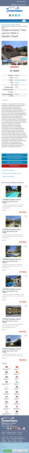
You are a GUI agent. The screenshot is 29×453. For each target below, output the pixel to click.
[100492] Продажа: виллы (11, 259)
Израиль (16, 384)
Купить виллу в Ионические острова (11, 173)
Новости (20, 432)
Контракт (10, 75)
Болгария (5, 394)
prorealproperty (22, 1)
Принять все (8, 450)
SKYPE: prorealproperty (15, 158)
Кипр (5, 389)
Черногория (5, 369)
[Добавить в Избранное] (26, 186)
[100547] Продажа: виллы (11, 349)
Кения (16, 413)
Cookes (3, 432)
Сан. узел (10, 92)
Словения (16, 394)
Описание (5, 100)
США (16, 379)
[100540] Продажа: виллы (11, 319)
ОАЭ (5, 374)
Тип (12, 84)
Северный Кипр (6, 413)
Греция (5, 379)
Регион (11, 80)
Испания (16, 374)
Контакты (19, 434)
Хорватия (16, 404)
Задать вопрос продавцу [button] (14, 162)
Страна (11, 77)
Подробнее (24, 450)
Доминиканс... (5, 384)
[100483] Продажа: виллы (11, 229)
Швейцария (16, 408)
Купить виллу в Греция (8, 176)
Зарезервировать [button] (14, 166)
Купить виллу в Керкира (8, 170)
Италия (6, 399)
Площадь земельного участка (7, 95)
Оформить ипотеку (11, 432)
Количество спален (8, 89)
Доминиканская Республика (18, 438)
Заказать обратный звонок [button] (14, 155)
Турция (16, 369)
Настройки (16, 450)
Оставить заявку (11, 434)
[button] (26, 42)
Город (11, 82)
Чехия (5, 404)
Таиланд (16, 389)
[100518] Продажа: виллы (11, 289)
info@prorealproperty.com (19, 4)
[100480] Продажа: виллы (11, 200)
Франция (5, 408)
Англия (16, 399)
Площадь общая (9, 87)
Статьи (3, 434)
